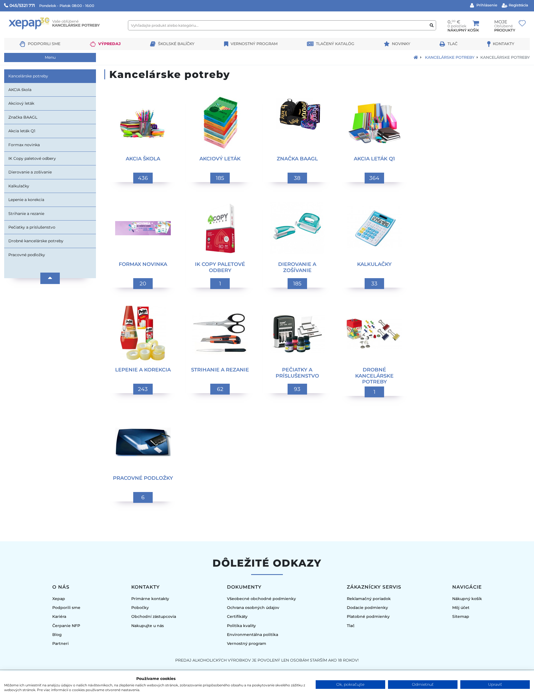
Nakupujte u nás (147, 625)
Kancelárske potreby (449, 57)
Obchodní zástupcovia (153, 616)
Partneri (60, 643)
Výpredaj (109, 43)
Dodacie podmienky (367, 607)
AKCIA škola (19, 89)
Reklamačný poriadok (369, 598)
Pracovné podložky (26, 254)
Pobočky (140, 607)
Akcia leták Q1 (21, 130)
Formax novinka (24, 144)
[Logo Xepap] (64, 35)
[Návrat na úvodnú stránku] (416, 57)
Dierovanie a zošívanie (30, 172)
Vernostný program (254, 43)
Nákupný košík (467, 598)
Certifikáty (237, 616)
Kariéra (59, 616)
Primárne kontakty (150, 598)
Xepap (58, 598)
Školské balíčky (176, 43)
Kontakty (503, 43)
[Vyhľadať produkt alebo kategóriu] (431, 25)
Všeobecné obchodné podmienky (261, 598)
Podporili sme (44, 43)
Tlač (453, 43)
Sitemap (460, 616)
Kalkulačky (18, 186)
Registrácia (518, 5)
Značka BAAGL (22, 117)
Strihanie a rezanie (26, 213)
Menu (50, 57)
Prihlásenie (486, 5)
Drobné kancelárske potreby (35, 240)
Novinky (401, 43)
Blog (57, 634)
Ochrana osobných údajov (253, 607)
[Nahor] (50, 278)
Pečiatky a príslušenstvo (31, 227)
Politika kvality (241, 625)
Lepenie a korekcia (26, 199)
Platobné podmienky (368, 616)
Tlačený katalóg (335, 43)
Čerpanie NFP (66, 625)
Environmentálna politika (252, 634)
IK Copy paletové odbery (32, 158)
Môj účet (460, 607)
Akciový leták (21, 103)
